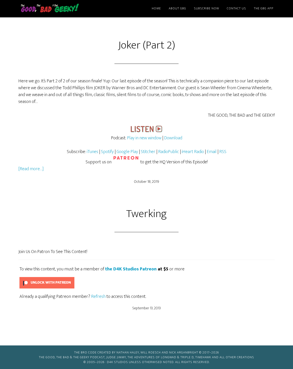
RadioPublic (168, 152)
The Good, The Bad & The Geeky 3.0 (57, 8)
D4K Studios (117, 362)
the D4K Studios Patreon (131, 269)
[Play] (146, 131)
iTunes (92, 152)
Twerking (146, 214)
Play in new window (144, 138)
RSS (222, 152)
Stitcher (148, 152)
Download (173, 138)
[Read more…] (31, 169)
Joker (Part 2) (146, 45)
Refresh (98, 296)
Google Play (127, 152)
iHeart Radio (193, 152)
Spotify (107, 152)
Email (212, 152)
